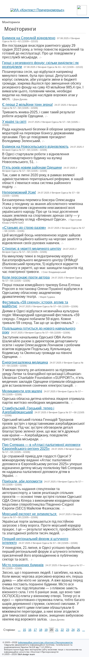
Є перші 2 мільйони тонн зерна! (27, 104)
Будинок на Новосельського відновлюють (35, 146)
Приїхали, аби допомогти (22, 481)
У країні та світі (14, 121)
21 (56, 629)
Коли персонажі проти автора (26, 277)
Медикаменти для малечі (22, 391)
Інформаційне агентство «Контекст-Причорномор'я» (45, 642)
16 (29, 629)
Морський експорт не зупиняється (29, 514)
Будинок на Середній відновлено (28, 38)
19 (46, 629)
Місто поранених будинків (23, 565)
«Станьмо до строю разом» (24, 227)
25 (78, 629)
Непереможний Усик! (19, 192)
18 (40, 629)
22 (62, 629)
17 (35, 629)
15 (24, 629)
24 (73, 629)
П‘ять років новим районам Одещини (32, 167)
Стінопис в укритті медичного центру (31, 248)
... (19, 629)
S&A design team (26, 654)
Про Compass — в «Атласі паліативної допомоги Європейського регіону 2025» (41, 446)
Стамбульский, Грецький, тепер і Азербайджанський (28, 410)
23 (67, 629)
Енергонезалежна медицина (25, 362)
